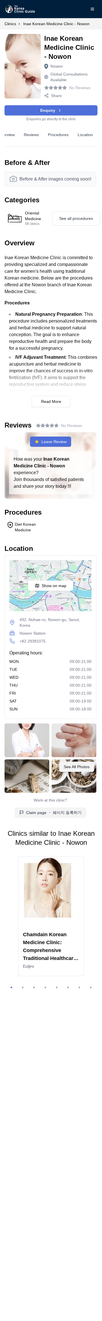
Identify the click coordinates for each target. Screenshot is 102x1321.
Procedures (58, 134)
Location (85, 134)
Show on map (54, 585)
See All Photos (77, 766)
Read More (51, 401)
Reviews (31, 134)
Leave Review (54, 441)
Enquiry (47, 110)
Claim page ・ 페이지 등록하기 (54, 812)
